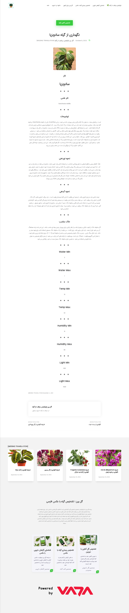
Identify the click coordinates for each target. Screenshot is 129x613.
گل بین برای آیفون (68, 5)
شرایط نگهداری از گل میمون (52, 470)
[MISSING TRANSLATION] (36, 423)
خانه (48, 5)
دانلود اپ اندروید (56, 5)
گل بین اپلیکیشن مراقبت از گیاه (64, 40)
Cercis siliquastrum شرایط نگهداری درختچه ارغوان (109, 471)
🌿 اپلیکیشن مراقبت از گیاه (114, 5)
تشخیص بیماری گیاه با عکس (82, 5)
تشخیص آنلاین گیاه (64, 22)
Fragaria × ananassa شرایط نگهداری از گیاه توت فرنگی (79, 471)
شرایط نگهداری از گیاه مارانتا (22, 470)
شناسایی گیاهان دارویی (98, 5)
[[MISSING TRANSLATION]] (90, 40)
